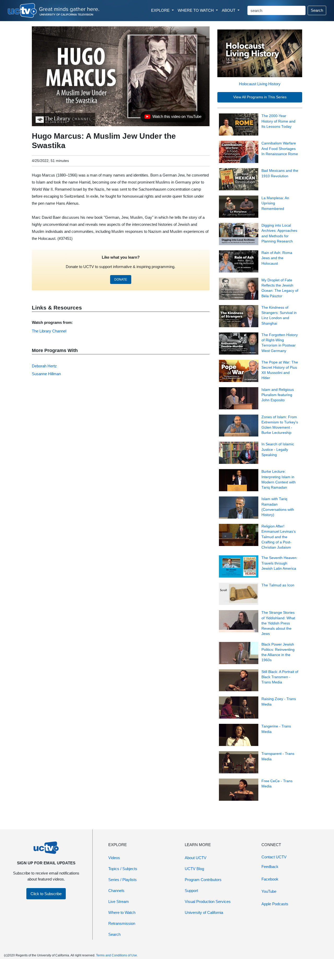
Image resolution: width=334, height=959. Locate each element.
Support (191, 890)
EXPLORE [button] (161, 10)
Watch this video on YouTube (172, 118)
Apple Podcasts (274, 904)
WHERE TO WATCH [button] (196, 10)
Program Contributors (203, 879)
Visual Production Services (208, 901)
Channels (116, 890)
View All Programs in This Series (260, 97)
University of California (204, 912)
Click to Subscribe (46, 893)
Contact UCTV (274, 857)
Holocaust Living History (260, 84)
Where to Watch (121, 912)
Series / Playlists (122, 879)
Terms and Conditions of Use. (117, 955)
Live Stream (118, 901)
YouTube (268, 891)
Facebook (269, 879)
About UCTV (195, 857)
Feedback (269, 866)
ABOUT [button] (229, 10)
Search (317, 10)
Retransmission (121, 923)
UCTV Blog (194, 868)
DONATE (120, 279)
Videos (114, 857)
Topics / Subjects (122, 868)
